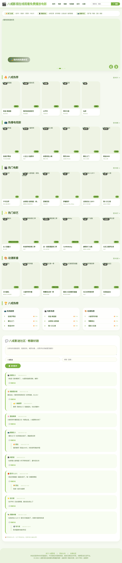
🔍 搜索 (115, 4)
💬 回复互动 (12, 383)
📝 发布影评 (13, 366)
